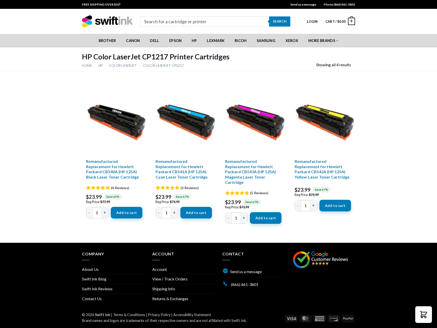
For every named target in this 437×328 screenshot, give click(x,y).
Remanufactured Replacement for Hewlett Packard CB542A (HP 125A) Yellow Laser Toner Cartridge (322, 169)
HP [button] (194, 40)
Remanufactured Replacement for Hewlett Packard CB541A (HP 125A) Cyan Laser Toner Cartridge (182, 169)
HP (100, 66)
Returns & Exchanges (170, 298)
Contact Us (92, 298)
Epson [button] (175, 40)
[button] (312, 21)
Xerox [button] (292, 40)
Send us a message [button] (303, 4)
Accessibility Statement (192, 315)
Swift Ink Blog (94, 278)
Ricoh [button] (241, 40)
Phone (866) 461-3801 (339, 4)
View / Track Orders (170, 278)
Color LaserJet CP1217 (163, 66)
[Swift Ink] (107, 21)
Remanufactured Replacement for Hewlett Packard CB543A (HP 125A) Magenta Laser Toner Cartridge (250, 172)
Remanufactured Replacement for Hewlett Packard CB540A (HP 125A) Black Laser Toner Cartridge (112, 169)
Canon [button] (133, 40)
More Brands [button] (321, 40)
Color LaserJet (123, 66)
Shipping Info (163, 288)
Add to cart (126, 212)
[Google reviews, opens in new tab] (320, 259)
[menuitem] (101, 4)
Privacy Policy (159, 315)
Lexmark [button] (216, 40)
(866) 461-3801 (244, 284)
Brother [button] (107, 40)
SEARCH (280, 21)
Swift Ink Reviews (97, 288)
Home (87, 66)
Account (159, 269)
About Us (90, 269)
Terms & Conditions (129, 315)
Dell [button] (154, 40)
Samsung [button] (266, 40)
